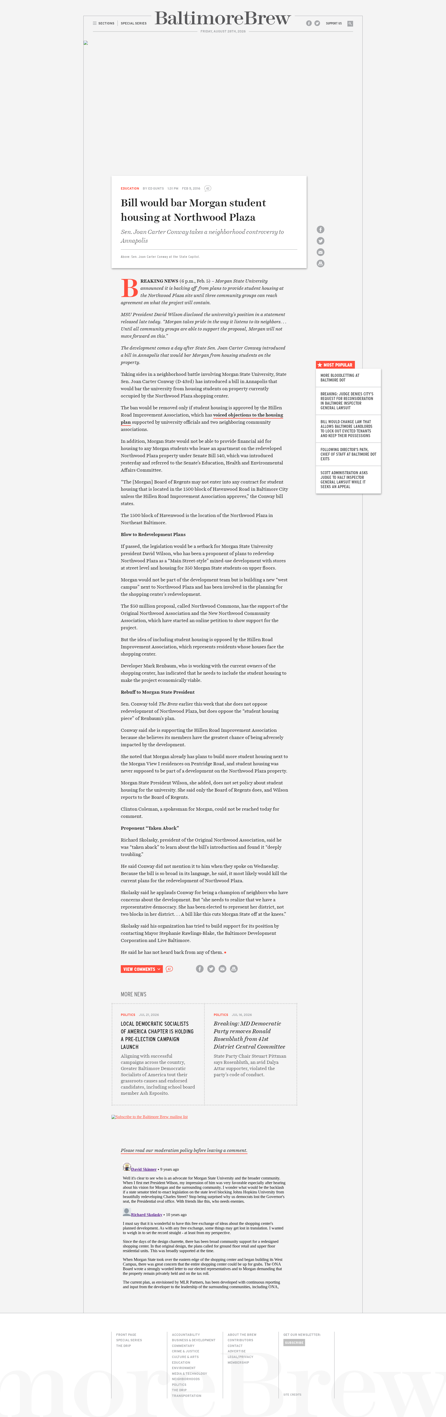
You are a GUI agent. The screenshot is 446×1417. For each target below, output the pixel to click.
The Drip (123, 1346)
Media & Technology (189, 1373)
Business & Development (194, 1340)
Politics (128, 1015)
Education (130, 188)
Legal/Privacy (240, 1357)
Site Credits (292, 1394)
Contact (235, 1346)
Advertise (237, 1351)
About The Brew (242, 1335)
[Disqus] (204, 1224)
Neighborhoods (186, 1379)
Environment (184, 1368)
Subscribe (294, 1342)
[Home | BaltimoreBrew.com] (223, 18)
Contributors (240, 1340)
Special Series (129, 1340)
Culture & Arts (185, 1357)
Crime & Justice (185, 1351)
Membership (238, 1362)
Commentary (183, 1346)
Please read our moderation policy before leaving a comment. (184, 1150)
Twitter (317, 23)
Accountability (186, 1335)
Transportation (186, 1396)
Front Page (126, 1335)
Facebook (309, 23)
